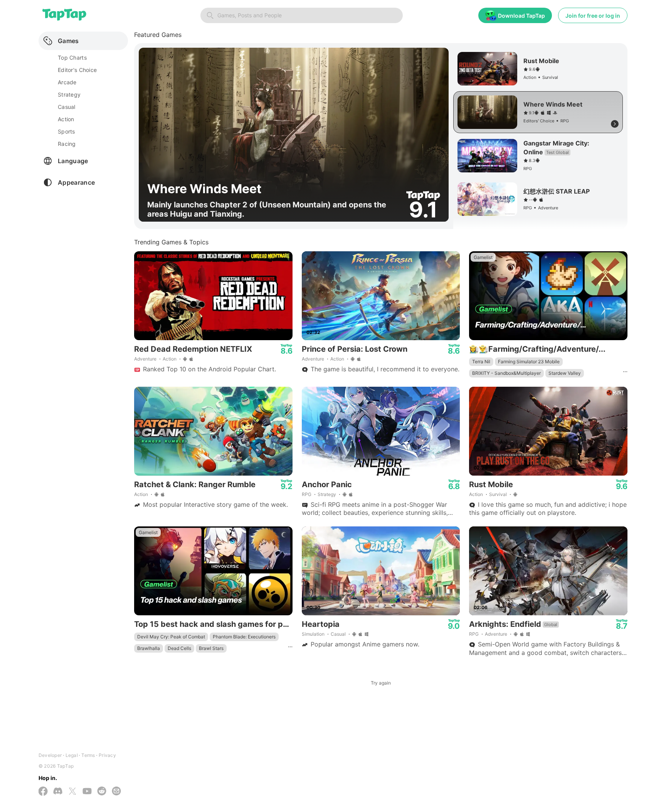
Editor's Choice (77, 70)
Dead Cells (179, 648)
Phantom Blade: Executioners (244, 637)
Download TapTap (521, 15)
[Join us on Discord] (57, 792)
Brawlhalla (148, 648)
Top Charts (72, 57)
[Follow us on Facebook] (43, 792)
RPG (306, 494)
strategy (69, 94)
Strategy (327, 494)
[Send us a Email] (116, 792)
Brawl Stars (211, 648)
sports (66, 131)
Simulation (313, 634)
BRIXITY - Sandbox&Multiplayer (506, 373)
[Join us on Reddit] (101, 792)
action (66, 119)
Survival (498, 494)
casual (67, 107)
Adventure (145, 359)
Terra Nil (481, 361)
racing (67, 143)
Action (170, 359)
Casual (338, 634)
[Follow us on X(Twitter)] (72, 792)
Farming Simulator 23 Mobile (529, 361)
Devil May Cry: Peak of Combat (171, 637)
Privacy (107, 755)
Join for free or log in (592, 15)
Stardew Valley (564, 373)
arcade (67, 82)
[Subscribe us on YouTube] (87, 792)
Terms (88, 755)
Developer (50, 755)
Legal (72, 755)
